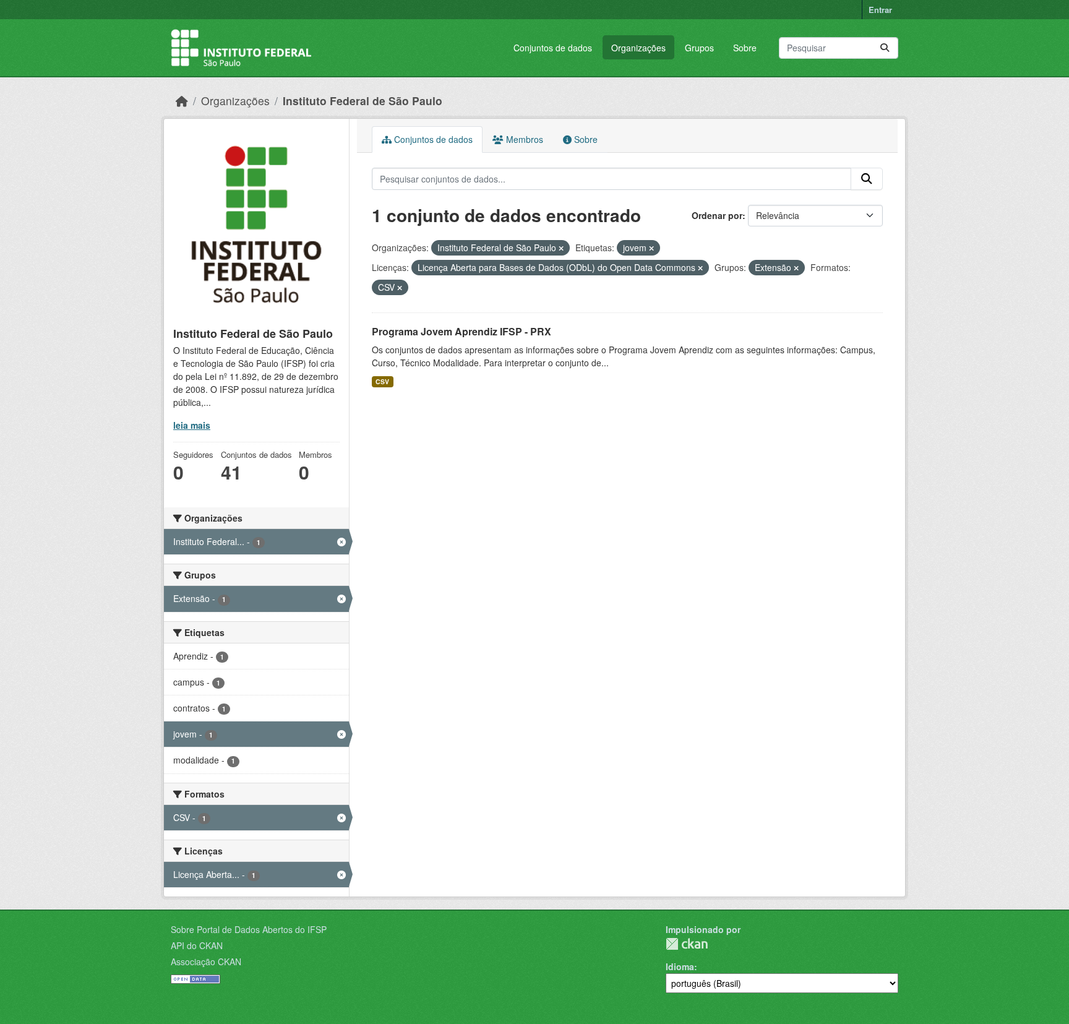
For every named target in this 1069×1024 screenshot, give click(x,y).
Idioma (680, 966)
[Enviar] (884, 48)
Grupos (699, 47)
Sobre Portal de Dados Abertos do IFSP (249, 929)
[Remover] (561, 248)
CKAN (687, 943)
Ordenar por (717, 215)
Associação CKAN (206, 961)
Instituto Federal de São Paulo (362, 100)
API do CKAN (197, 945)
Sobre (745, 47)
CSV (382, 381)
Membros (523, 139)
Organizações (638, 47)
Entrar (880, 9)
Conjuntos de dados (552, 47)
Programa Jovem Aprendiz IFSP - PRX (461, 331)
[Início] (182, 100)
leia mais (191, 425)
